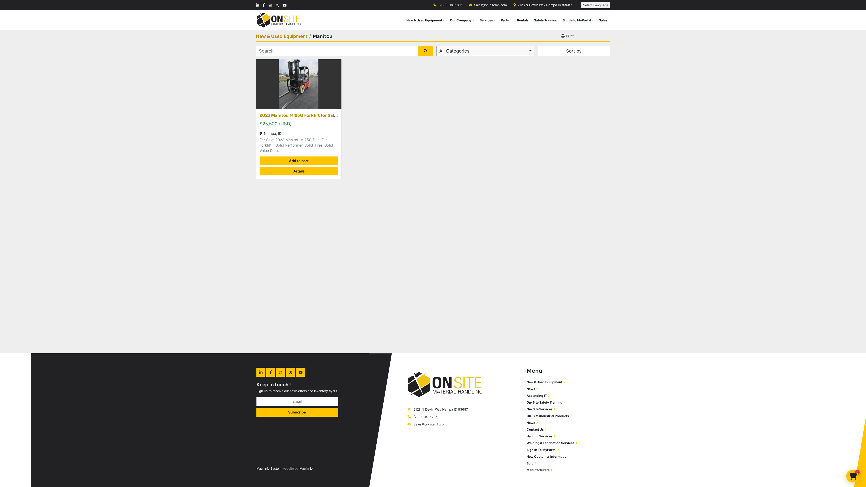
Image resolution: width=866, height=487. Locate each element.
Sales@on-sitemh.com (490, 5)
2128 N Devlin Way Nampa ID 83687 (545, 5)
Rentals (523, 20)
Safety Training (545, 20)
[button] (425, 20)
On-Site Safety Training (544, 402)
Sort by (574, 51)
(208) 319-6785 (450, 5)
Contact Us (535, 429)
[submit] (425, 51)
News (531, 389)
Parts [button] (505, 20)
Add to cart (299, 161)
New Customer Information (548, 456)
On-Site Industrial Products (548, 416)
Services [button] (486, 20)
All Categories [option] (454, 51)
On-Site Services (540, 409)
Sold (530, 463)
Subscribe (297, 412)
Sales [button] (603, 20)
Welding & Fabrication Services (550, 443)
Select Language (595, 5)
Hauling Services (540, 436)
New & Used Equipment (424, 20)
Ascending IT (537, 395)
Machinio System (268, 468)
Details (299, 171)
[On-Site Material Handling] (445, 384)
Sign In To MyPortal (541, 450)
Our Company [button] (461, 20)
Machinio (306, 468)
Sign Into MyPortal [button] (577, 20)
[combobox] (485, 51)
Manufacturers (538, 470)
